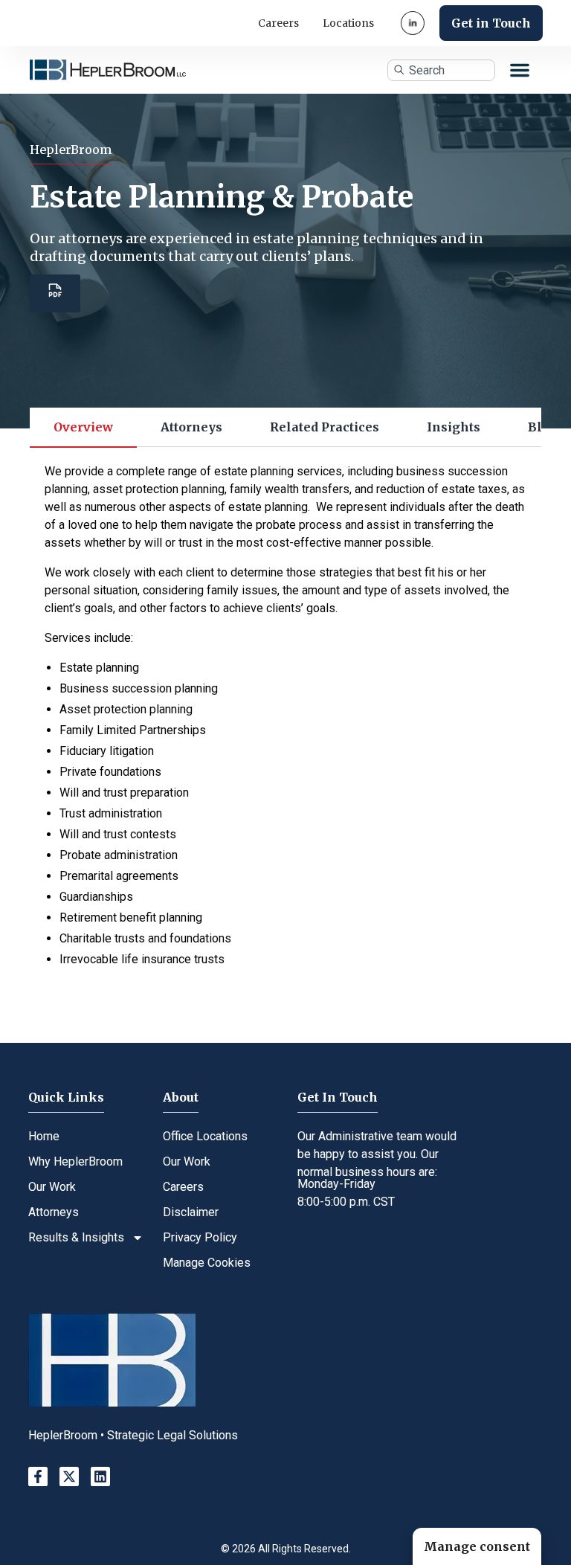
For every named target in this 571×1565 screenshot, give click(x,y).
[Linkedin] (100, 1476)
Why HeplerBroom (75, 1161)
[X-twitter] (69, 1476)
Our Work (52, 1187)
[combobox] (440, 70)
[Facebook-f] (38, 1476)
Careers (278, 23)
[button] (519, 70)
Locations (348, 23)
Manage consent (477, 1546)
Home (43, 1136)
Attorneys (53, 1212)
